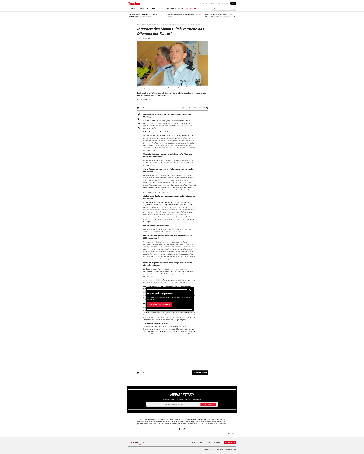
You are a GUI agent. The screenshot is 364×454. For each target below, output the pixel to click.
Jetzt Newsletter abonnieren (159, 305)
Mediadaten (197, 442)
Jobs (218, 3)
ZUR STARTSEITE (200, 373)
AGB (213, 449)
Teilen (142, 107)
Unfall (154, 143)
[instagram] (184, 428)
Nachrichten (191, 8)
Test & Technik (157, 8)
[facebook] (179, 428)
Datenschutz (220, 449)
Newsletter (204, 3)
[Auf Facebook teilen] (139, 114)
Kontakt (225, 3)
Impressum (207, 449)
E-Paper (212, 3)
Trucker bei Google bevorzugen (195, 107)
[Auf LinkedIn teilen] (139, 123)
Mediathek (144, 8)
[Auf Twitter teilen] (139, 119)
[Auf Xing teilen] (139, 127)
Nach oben (231, 433)
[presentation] (234, 16)
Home (139, 24)
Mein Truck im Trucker (174, 8)
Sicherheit (192, 185)
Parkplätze (151, 126)
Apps (145, 320)
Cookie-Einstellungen (230, 449)
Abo (233, 3)
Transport (156, 24)
